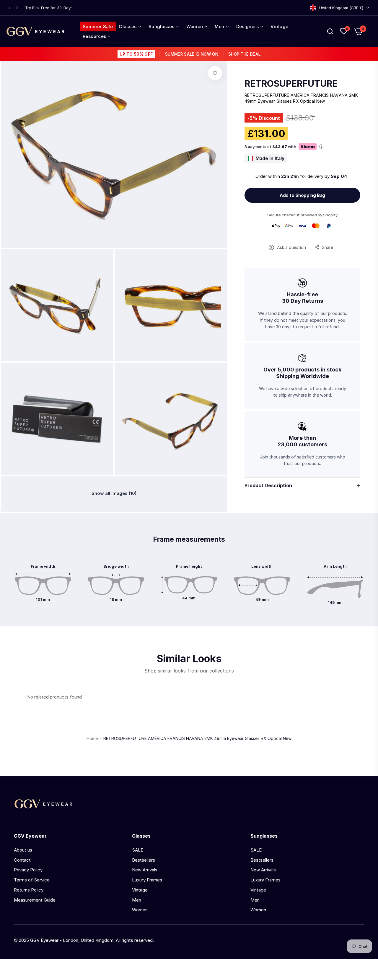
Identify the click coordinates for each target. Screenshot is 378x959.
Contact (22, 860)
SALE (137, 850)
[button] (9, 8)
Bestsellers (143, 860)
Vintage (140, 890)
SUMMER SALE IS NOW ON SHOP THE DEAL (190, 54)
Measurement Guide (35, 900)
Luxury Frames (147, 880)
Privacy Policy (28, 870)
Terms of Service (32, 880)
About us (23, 850)
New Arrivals (144, 870)
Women (140, 910)
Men (136, 900)
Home (92, 738)
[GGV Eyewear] (35, 31)
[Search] (330, 31)
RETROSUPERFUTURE (291, 83)
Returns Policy (28, 890)
